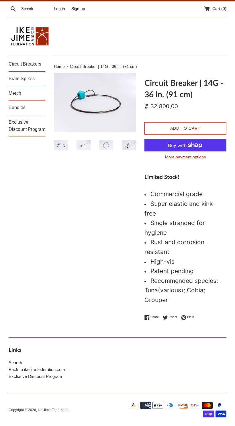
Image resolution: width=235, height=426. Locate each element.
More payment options (185, 157)
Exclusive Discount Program (27, 126)
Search (15, 362)
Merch (15, 93)
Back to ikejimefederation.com (37, 369)
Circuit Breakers (25, 64)
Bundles (17, 107)
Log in (59, 9)
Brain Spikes (22, 78)
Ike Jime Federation (53, 410)
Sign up (78, 9)
